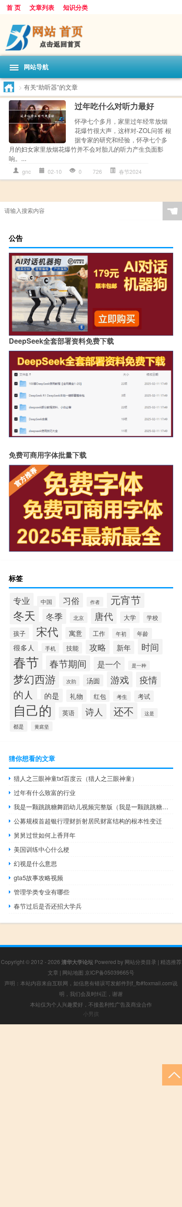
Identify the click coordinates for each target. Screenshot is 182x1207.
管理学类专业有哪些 (41, 891)
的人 (23, 694)
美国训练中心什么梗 (41, 849)
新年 (124, 647)
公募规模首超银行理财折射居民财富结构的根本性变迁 (88, 820)
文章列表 (42, 7)
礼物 (76, 696)
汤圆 (93, 680)
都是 (18, 726)
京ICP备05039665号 (109, 972)
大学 (130, 617)
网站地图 (72, 972)
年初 (121, 633)
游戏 (119, 679)
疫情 (148, 679)
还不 (124, 711)
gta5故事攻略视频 (38, 877)
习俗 (71, 600)
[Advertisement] (91, 1115)
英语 (68, 712)
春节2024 (130, 171)
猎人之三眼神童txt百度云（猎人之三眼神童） (76, 778)
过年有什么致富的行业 (45, 792)
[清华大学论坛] (91, 35)
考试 (144, 696)
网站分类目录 (140, 961)
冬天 (24, 615)
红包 (100, 696)
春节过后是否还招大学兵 (48, 905)
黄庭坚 (41, 726)
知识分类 (75, 7)
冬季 (54, 616)
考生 (122, 696)
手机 (50, 648)
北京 (78, 618)
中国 (46, 601)
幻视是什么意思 (35, 863)
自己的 (32, 710)
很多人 (23, 648)
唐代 (104, 616)
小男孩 (91, 1013)
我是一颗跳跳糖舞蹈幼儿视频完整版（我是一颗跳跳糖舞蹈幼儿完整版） (93, 806)
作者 (95, 601)
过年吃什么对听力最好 (114, 106)
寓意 (75, 633)
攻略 (97, 647)
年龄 (142, 633)
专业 (21, 600)
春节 (26, 661)
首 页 (14, 7)
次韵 (71, 681)
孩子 (19, 633)
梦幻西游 (34, 678)
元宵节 (125, 599)
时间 (150, 646)
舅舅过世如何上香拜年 (45, 835)
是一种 (139, 665)
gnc (26, 171)
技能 (72, 647)
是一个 (109, 664)
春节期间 (68, 663)
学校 (152, 617)
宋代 (47, 631)
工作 (99, 633)
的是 (51, 695)
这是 (149, 713)
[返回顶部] (172, 1074)
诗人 (94, 711)
